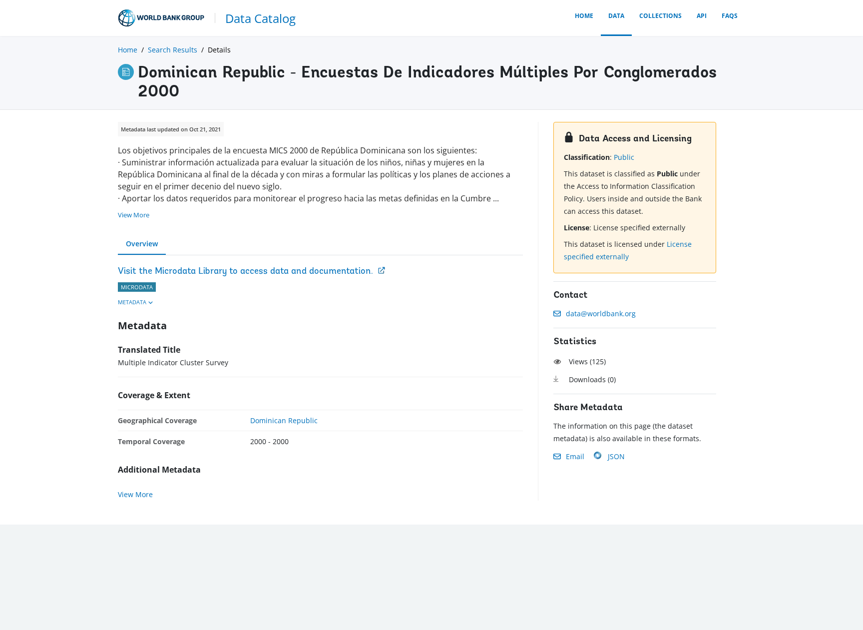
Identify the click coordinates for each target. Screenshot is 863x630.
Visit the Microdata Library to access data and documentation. (245, 271)
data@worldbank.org (601, 313)
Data (616, 15)
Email (575, 456)
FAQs (730, 15)
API (702, 15)
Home (584, 15)
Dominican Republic (284, 420)
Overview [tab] (142, 243)
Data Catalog (260, 18)
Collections (660, 15)
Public (624, 157)
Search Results (172, 49)
